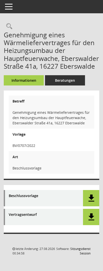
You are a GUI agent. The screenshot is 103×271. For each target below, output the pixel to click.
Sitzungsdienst (80, 251)
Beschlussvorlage (23, 196)
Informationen (24, 80)
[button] (91, 198)
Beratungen (65, 80)
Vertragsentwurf (23, 215)
